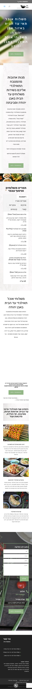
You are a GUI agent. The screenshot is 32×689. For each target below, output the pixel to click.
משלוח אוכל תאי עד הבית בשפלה (11, 652)
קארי (24, 209)
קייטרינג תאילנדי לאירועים (16, 480)
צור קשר (7, 639)
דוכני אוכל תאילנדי (24, 680)
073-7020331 (23, 1)
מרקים (23, 205)
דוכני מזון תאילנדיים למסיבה (16, 444)
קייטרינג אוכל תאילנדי (21, 682)
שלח (24, 579)
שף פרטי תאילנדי (16, 512)
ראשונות (22, 197)
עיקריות (12, 205)
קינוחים (14, 209)
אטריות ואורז (20, 201)
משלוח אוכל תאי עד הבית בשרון (12, 655)
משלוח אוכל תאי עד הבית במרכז (12, 649)
